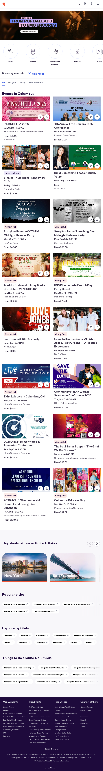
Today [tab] (22, 82)
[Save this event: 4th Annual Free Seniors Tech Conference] (90, 117)
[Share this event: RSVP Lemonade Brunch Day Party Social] (97, 273)
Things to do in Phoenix (44, 604)
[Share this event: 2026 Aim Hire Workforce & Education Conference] (46, 434)
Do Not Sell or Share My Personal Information (51, 760)
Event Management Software (40, 729)
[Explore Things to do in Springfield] (31, 681)
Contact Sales (85, 710)
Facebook (84, 716)
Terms (32, 757)
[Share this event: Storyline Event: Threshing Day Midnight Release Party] (97, 219)
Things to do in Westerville (51, 667)
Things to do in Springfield (16, 681)
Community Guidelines (11, 729)
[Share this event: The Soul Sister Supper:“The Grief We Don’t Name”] (97, 434)
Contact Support (86, 707)
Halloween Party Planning (38, 732)
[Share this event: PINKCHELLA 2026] (46, 117)
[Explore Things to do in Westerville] (67, 667)
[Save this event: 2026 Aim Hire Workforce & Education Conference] (40, 434)
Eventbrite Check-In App (12, 720)
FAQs (5, 732)
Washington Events (62, 739)
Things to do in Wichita (43, 611)
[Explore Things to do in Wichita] (57, 611)
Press (74, 754)
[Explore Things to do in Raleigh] (28, 611)
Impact (81, 754)
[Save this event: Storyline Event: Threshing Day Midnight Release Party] (90, 219)
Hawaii (89, 642)
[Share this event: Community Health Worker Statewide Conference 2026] (97, 384)
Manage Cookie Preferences (78, 757)
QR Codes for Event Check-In (40, 739)
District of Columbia (83, 635)
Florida (74, 642)
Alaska (7, 642)
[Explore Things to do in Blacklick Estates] (98, 681)
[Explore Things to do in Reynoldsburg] (34, 667)
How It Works (12, 754)
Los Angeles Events (62, 736)
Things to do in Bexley (47, 681)
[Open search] (79, 3)
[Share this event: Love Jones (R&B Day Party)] (46, 327)
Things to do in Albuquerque (77, 604)
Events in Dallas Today (63, 732)
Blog (52, 754)
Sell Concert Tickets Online (39, 716)
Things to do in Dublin (14, 674)
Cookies (62, 757)
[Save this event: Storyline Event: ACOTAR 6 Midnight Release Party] (40, 219)
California (40, 635)
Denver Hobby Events (63, 720)
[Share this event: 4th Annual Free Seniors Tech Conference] (97, 117)
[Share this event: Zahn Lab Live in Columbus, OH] (46, 384)
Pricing (6, 710)
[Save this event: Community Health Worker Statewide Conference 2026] (90, 384)
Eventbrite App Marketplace (13, 723)
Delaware (57, 642)
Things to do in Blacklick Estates (80, 681)
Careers (66, 754)
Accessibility (51, 757)
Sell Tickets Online (36, 707)
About (45, 754)
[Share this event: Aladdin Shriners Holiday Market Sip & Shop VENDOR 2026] (46, 273)
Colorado (40, 642)
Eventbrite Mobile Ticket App (14, 716)
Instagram (84, 723)
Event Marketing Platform (12, 713)
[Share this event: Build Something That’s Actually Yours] (97, 166)
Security (90, 754)
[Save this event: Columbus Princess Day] (90, 488)
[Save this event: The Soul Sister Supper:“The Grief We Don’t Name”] (90, 434)
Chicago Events (60, 729)
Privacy (40, 757)
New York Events (61, 726)
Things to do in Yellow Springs (86, 667)
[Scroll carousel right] (97, 544)
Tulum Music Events (62, 716)
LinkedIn (83, 720)
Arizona (24, 635)
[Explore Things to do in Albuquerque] (93, 604)
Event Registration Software (13, 726)
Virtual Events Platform (37, 736)
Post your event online (37, 742)
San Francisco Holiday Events (66, 713)
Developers (15, 757)
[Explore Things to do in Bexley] (60, 681)
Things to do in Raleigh (14, 611)
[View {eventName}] (26, 109)
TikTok (83, 726)
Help (58, 754)
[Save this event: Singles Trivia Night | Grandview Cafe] (40, 166)
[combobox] (48, 73)
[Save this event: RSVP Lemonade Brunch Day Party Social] (90, 273)
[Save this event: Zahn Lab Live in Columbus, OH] (40, 384)
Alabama (8, 635)
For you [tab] (12, 82)
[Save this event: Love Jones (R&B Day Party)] (40, 327)
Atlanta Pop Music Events (64, 723)
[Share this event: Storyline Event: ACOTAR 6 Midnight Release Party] (46, 219)
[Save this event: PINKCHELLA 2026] (40, 117)
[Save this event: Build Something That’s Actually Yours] (90, 166)
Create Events (8, 707)
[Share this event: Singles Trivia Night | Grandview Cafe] (46, 166)
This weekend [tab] (36, 82)
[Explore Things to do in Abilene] (28, 604)
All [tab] (3, 82)
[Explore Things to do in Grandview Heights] (67, 674)
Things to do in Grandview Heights (48, 674)
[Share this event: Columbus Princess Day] (97, 488)
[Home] (3, 4)
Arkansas (23, 642)
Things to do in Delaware (84, 674)
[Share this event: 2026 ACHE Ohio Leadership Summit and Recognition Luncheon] (46, 488)
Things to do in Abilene (14, 604)
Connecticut (60, 635)
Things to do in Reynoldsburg (17, 667)
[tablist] (22, 83)
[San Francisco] (72, 580)
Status (25, 757)
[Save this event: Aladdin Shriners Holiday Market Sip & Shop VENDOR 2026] (40, 273)
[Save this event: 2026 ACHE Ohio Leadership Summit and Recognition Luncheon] (40, 488)
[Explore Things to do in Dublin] (27, 674)
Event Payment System (37, 720)
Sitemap (6, 736)
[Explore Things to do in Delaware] (98, 674)
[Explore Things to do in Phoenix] (58, 604)
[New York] (24, 580)
